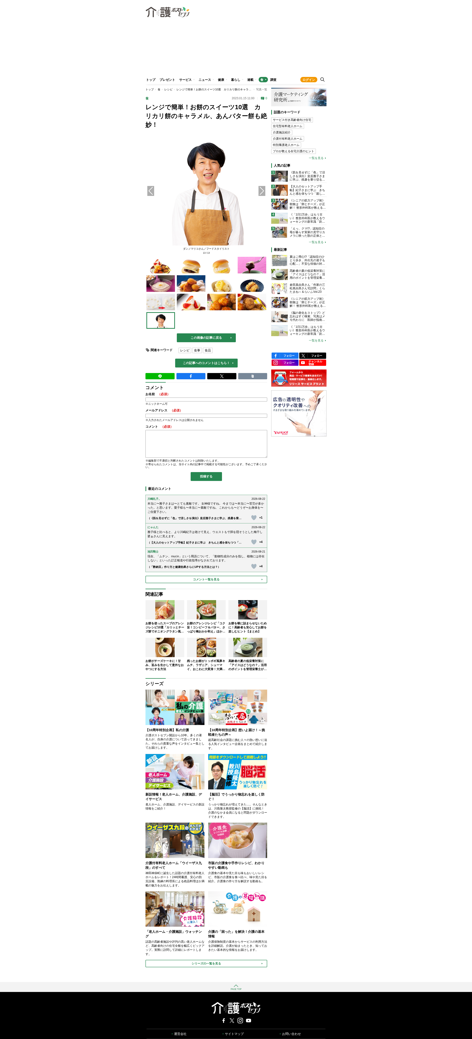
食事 (197, 350)
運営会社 (180, 1033)
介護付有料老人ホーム (287, 138)
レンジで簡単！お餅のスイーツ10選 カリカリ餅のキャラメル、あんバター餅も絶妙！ (230, 89)
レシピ (168, 89)
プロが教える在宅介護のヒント (293, 151)
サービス (185, 80)
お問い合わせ (291, 1033)
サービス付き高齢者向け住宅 (292, 119)
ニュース (205, 80)
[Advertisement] (236, 47)
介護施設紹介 (282, 132)
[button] (261, 191)
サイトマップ (234, 1033)
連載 (250, 80)
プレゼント (167, 80)
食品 (208, 350)
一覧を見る (316, 158)
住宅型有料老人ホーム (287, 126)
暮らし (235, 80)
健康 (221, 80)
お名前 (157, 394)
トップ (150, 80)
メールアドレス (164, 410)
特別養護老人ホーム (286, 144)
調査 (273, 80)
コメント (159, 426)
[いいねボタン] (254, 517)
